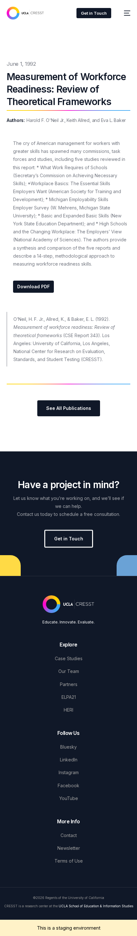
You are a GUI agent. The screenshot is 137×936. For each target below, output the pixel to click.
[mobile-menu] (124, 13)
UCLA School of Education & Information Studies (96, 906)
